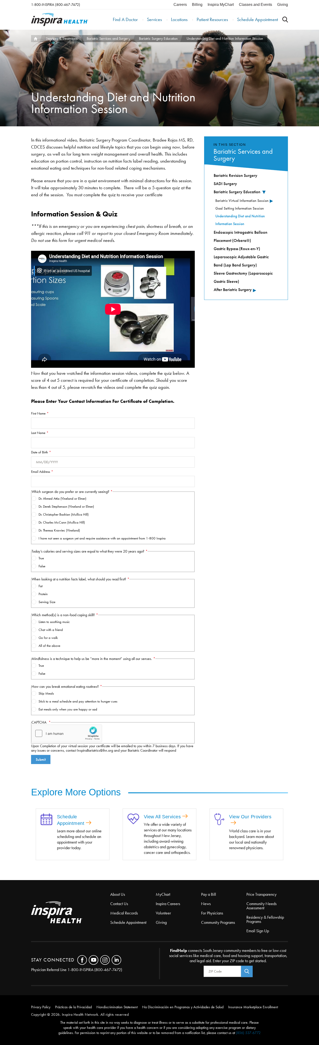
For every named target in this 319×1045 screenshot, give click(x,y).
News (206, 904)
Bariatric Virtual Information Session (242, 200)
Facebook (82, 960)
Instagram (105, 960)
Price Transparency (261, 894)
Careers (180, 5)
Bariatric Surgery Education (158, 38)
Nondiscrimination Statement (117, 1007)
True (41, 558)
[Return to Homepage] (59, 19)
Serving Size (47, 602)
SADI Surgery (225, 183)
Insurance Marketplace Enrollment (253, 1007)
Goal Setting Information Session (239, 208)
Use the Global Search (285, 19)
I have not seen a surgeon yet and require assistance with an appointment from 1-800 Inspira (102, 538)
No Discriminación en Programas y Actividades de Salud (182, 1007)
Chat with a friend (51, 630)
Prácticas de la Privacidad (73, 1007)
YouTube (93, 960)
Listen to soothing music (54, 622)
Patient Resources (212, 19)
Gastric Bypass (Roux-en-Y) (237, 248)
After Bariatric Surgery (233, 289)
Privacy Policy (40, 1007)
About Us (117, 894)
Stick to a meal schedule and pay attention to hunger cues (78, 701)
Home (35, 38)
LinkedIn (116, 960)
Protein (43, 594)
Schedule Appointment (257, 19)
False (42, 566)
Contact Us (119, 904)
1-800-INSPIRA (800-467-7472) (55, 4)
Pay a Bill (208, 894)
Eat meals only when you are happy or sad (68, 709)
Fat (41, 586)
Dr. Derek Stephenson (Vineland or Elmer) (66, 506)
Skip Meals (46, 693)
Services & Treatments (62, 38)
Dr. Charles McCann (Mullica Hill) (62, 522)
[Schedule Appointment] (46, 819)
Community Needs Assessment (261, 906)
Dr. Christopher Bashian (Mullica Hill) (64, 514)
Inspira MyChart (221, 5)
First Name (38, 413)
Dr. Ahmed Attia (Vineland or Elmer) (62, 498)
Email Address (40, 471)
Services (154, 19)
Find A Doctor (125, 19)
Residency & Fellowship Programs (265, 919)
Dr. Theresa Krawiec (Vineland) (59, 530)
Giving (282, 5)
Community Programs (218, 922)
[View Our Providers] (219, 819)
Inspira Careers (168, 904)
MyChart (163, 894)
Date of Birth (39, 452)
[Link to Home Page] (70, 912)
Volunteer (163, 913)
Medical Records (124, 913)
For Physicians (212, 913)
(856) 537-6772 (248, 1032)
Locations (179, 19)
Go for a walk (48, 638)
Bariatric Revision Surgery (235, 175)
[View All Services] (133, 819)
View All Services (162, 816)
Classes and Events (255, 5)
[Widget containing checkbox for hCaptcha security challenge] (67, 733)
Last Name (38, 433)
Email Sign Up (257, 931)
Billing (197, 5)
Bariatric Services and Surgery (108, 38)
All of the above (49, 646)
